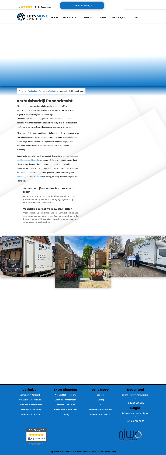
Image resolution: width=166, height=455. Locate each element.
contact (39, 177)
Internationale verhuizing (65, 409)
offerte (58, 164)
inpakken (20, 160)
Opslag (65, 414)
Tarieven (101, 18)
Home (54, 18)
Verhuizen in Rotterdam (30, 400)
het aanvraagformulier (121, 117)
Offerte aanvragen (82, 5)
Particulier (68, 18)
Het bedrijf (117, 18)
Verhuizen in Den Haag (30, 409)
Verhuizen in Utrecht (30, 414)
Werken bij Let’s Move (100, 414)
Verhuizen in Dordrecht (30, 395)
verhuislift (29, 160)
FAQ (100, 404)
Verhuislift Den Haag (65, 404)
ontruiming (21, 177)
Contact (135, 18)
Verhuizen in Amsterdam (30, 404)
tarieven (22, 172)
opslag (37, 160)
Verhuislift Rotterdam (65, 395)
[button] (34, 7)
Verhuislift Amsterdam (65, 400)
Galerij (101, 400)
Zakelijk (85, 18)
